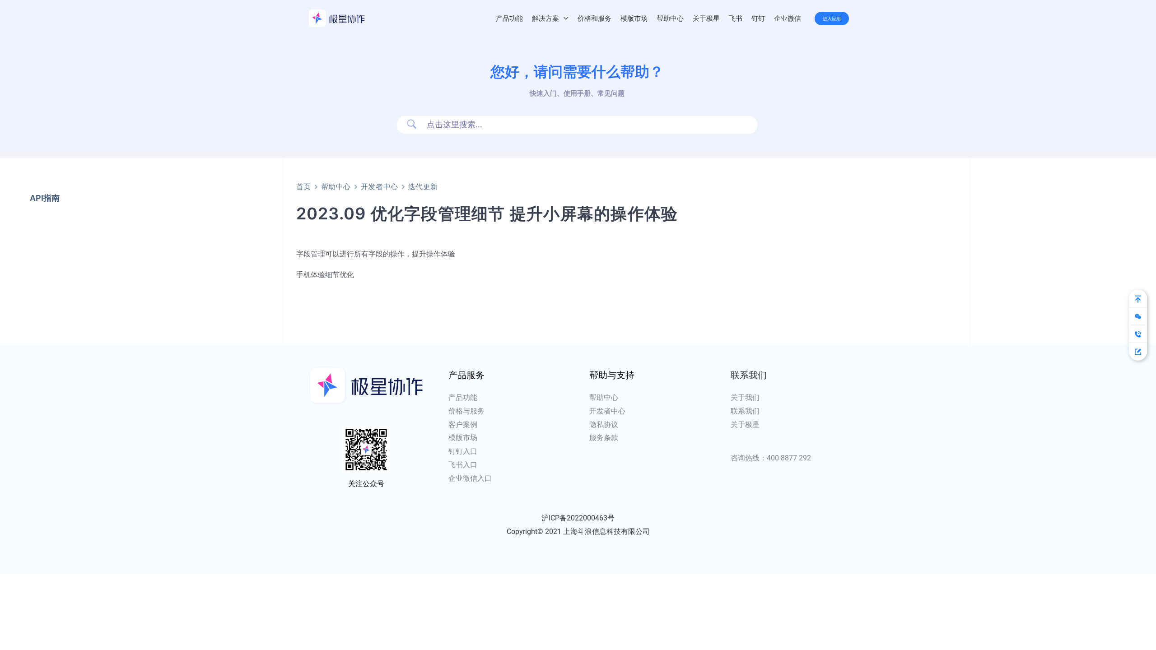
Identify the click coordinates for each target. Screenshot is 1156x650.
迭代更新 (423, 186)
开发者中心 (379, 186)
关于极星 (706, 18)
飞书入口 (462, 464)
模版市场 (634, 18)
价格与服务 (466, 411)
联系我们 (745, 411)
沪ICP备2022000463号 (578, 518)
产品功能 (509, 18)
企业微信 (787, 18)
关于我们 (745, 397)
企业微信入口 (470, 478)
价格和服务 (594, 18)
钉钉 (758, 18)
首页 (303, 186)
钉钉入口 (462, 451)
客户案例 (462, 424)
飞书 (735, 18)
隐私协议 (603, 424)
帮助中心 (670, 18)
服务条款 (603, 437)
